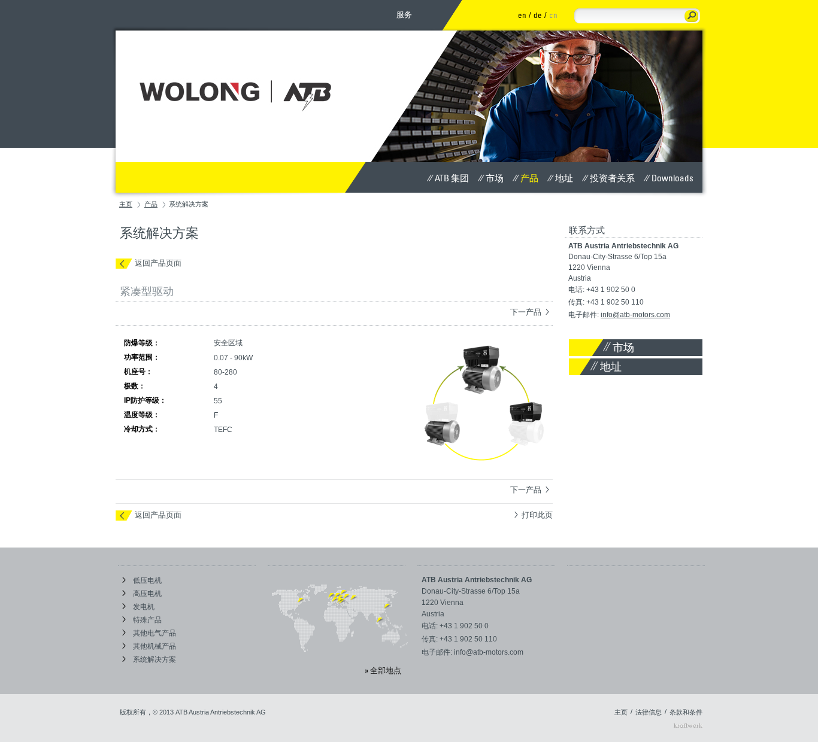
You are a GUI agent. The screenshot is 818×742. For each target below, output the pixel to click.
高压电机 (146, 593)
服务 (404, 14)
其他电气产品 (153, 633)
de (538, 15)
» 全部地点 (383, 670)
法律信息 (648, 712)
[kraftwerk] (688, 725)
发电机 (142, 607)
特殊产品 (146, 620)
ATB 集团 (452, 177)
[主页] (242, 75)
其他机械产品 (153, 646)
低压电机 (146, 580)
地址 (564, 177)
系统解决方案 (153, 659)
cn (553, 15)
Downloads (672, 177)
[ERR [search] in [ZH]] (691, 16)
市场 (495, 177)
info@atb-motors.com (635, 315)
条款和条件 (685, 712)
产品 (529, 177)
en (522, 15)
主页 (125, 204)
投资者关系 (612, 177)
